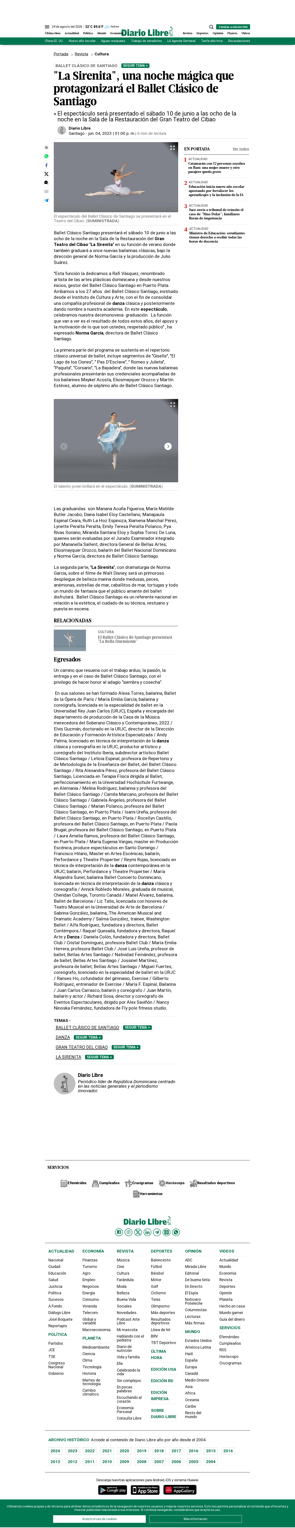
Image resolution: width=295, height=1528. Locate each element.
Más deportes (163, 1313)
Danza (63, 1037)
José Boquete (60, 1319)
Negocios (90, 1286)
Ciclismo (158, 1293)
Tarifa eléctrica (212, 41)
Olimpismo (160, 1306)
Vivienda (89, 1306)
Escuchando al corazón (129, 1399)
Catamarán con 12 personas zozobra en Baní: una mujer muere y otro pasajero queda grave (216, 168)
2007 (159, 1461)
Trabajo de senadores (146, 41)
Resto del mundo (193, 1415)
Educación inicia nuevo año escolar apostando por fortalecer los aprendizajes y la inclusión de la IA (216, 191)
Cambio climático (90, 1392)
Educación (57, 1273)
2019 (141, 1450)
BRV (154, 1336)
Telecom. (90, 1313)
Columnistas (196, 1310)
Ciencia (88, 1354)
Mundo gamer (231, 1313)
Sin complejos (129, 1380)
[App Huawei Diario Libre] (179, 1490)
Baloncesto (161, 1260)
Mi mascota (127, 1330)
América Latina (198, 1347)
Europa (191, 1367)
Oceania (192, 1400)
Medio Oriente (197, 1380)
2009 (124, 1461)
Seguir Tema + (135, 66)
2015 (211, 1450)
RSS (222, 1350)
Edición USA (163, 1369)
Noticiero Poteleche (194, 1301)
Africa (190, 1393)
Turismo (89, 1266)
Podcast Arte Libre (128, 1321)
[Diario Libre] (147, 31)
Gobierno (56, 1373)
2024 (55, 1450)
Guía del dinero (232, 1319)
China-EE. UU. (54, 41)
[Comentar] (46, 182)
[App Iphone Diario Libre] (145, 1490)
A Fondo (55, 1306)
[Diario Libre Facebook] (119, 1232)
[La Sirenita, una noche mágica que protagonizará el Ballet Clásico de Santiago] (46, 156)
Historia (89, 1373)
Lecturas (193, 1316)
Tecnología (92, 1367)
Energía (88, 1293)
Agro (86, 1273)
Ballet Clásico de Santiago (87, 1027)
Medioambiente (95, 1347)
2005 (193, 1461)
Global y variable (89, 1321)
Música (123, 1260)
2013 (55, 1461)
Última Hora (52, 33)
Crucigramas (230, 1363)
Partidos (55, 1343)
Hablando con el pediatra (130, 1338)
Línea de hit (160, 1330)
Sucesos (56, 1299)
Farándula (125, 1280)
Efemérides (229, 1337)
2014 (228, 1450)
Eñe (120, 1363)
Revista (187, 33)
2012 (72, 1461)
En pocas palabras (124, 1389)
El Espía (191, 1293)
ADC (188, 1260)
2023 (72, 1450)
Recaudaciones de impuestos (249, 41)
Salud (53, 1280)
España (191, 1360)
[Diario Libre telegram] (157, 1232)
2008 (141, 1461)
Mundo (101, 33)
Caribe (190, 1406)
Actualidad (72, 33)
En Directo (193, 1286)
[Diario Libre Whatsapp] (176, 1232)
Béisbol (157, 1273)
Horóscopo (228, 1356)
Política (88, 33)
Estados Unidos (198, 1340)
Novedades (126, 1313)
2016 (193, 1450)
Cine (120, 1266)
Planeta (232, 33)
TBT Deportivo (163, 1343)
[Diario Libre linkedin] (147, 1232)
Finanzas (90, 1260)
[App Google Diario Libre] (113, 1490)
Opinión (218, 33)
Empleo (88, 1280)
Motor (156, 1280)
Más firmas (195, 1323)
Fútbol (156, 1266)
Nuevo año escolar (82, 41)
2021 (107, 1450)
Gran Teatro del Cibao (82, 1047)
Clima (87, 1360)
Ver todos (241, 149)
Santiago (77, 133)
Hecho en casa (232, 1306)
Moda (122, 1286)
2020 (124, 1450)
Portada (61, 53)
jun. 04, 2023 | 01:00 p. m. (111, 133)
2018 (159, 1450)
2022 (90, 1450)
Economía (116, 33)
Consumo (90, 1299)
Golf (154, 1286)
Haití (189, 1354)
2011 (90, 1461)
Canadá (191, 1373)
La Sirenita (68, 1057)
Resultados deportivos (161, 1321)
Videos (245, 33)
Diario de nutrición (124, 1349)
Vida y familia (128, 1357)
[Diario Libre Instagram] (128, 1232)
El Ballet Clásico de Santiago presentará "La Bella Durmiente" (135, 640)
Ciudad (54, 1266)
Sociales (124, 1306)
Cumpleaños (230, 1343)
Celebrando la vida (128, 1372)
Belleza (123, 1293)
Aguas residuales (113, 41)
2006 (176, 1461)
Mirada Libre (195, 1266)
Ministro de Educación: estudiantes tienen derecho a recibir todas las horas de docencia (217, 237)
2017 (176, 1450)
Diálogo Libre (59, 1313)
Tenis (155, 1299)
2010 (107, 1461)
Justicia (55, 1286)
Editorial (192, 1273)
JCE (51, 1350)
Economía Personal (125, 1410)
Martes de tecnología (91, 1382)
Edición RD (162, 1380)
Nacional (55, 1260)
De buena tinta (197, 1280)
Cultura (106, 632)
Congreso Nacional (56, 1365)
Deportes (202, 33)
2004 (211, 1461)
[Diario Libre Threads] (166, 1232)
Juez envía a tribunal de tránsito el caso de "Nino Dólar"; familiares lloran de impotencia (216, 214)
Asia (189, 1387)
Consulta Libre (129, 1418)
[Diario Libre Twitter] (138, 1232)
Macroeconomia (96, 1330)
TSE (51, 1356)
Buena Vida (126, 1299)
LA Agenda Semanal (181, 41)
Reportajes (57, 1326)
